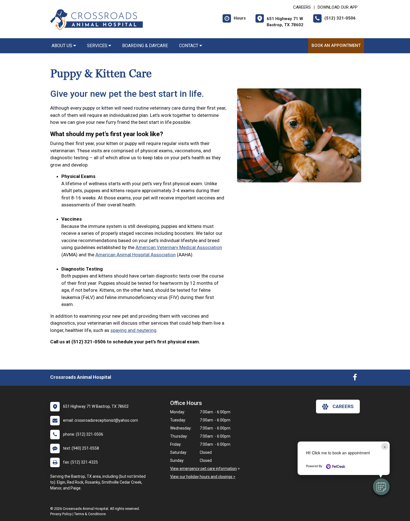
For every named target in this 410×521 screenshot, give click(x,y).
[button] (381, 486)
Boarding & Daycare (145, 45)
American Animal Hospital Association (135, 254)
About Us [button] (62, 45)
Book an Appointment (336, 45)
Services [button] (97, 45)
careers (343, 406)
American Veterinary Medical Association (179, 247)
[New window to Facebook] (355, 378)
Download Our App (338, 7)
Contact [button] (189, 45)
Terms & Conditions (90, 514)
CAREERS (302, 7)
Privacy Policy (61, 514)
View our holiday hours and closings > (202, 476)
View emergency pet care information (203, 468)
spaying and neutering (133, 330)
